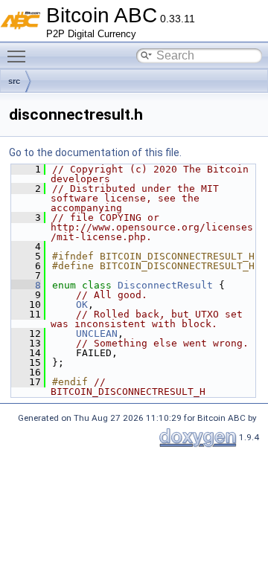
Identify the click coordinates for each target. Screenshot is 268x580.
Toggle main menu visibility (19, 55)
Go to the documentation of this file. (95, 152)
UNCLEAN (97, 333)
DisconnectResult (165, 285)
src (14, 81)
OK (82, 304)
